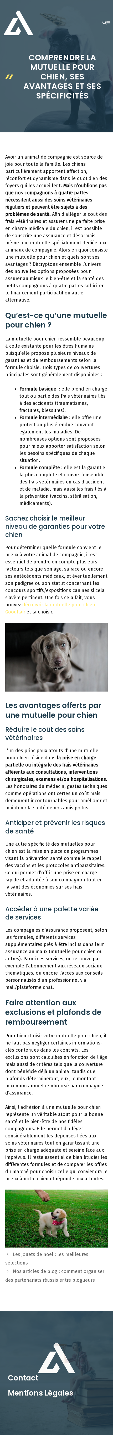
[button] (104, 23)
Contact (23, 1378)
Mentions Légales (40, 1393)
